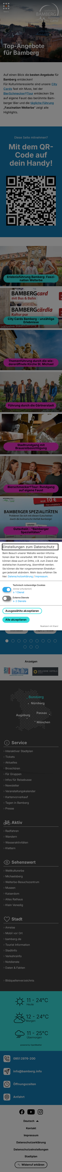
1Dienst (18, 592)
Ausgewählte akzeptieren (22, 611)
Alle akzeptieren (16, 619)
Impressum (41, 576)
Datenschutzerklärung (20, 576)
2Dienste (19, 601)
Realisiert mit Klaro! (49, 626)
